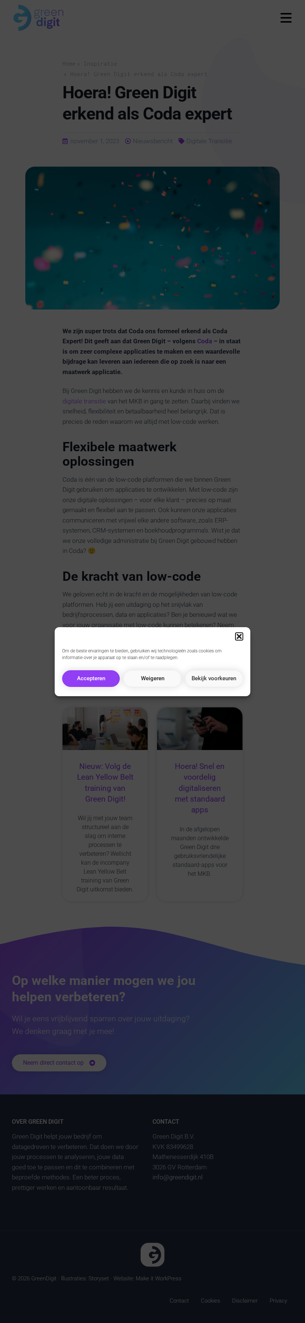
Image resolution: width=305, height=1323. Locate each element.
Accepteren (91, 678)
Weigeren (152, 678)
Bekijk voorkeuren (214, 678)
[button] (239, 636)
